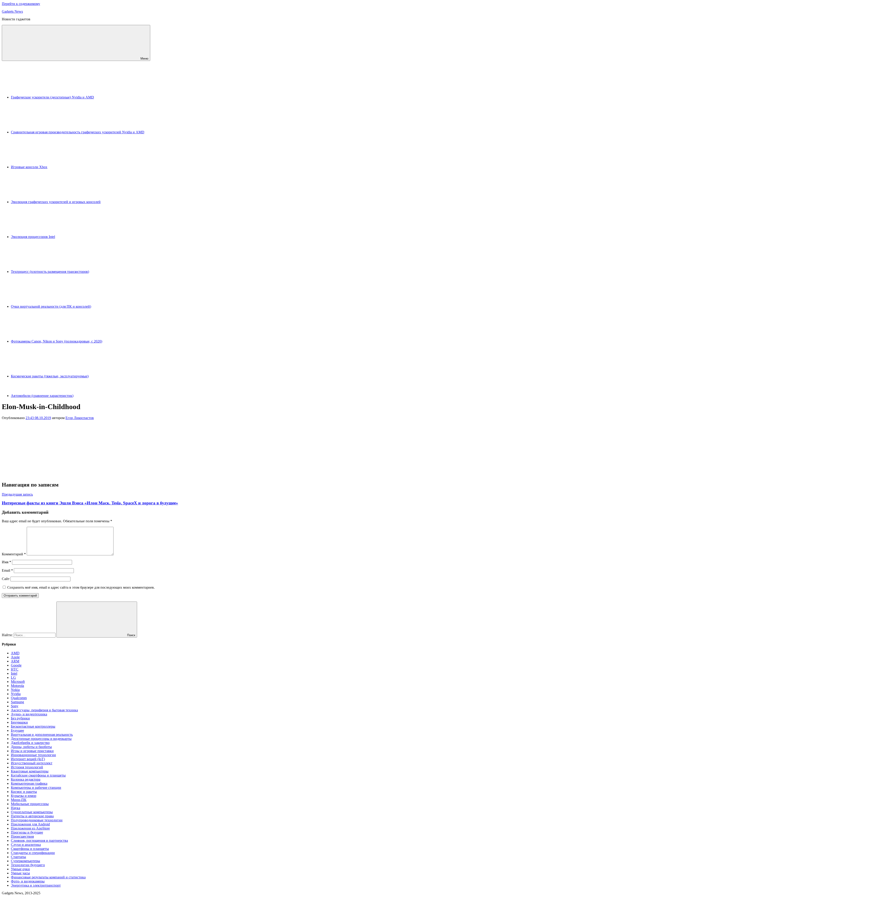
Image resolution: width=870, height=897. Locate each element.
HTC (14, 669)
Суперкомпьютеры (25, 861)
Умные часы (20, 873)
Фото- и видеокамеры (28, 881)
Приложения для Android (30, 824)
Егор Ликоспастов (79, 418)
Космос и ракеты (24, 792)
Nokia (15, 690)
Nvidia (16, 694)
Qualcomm (19, 698)
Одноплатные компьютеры (32, 812)
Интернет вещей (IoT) (28, 759)
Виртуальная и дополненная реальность (42, 734)
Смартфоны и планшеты (30, 849)
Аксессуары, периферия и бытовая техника (44, 710)
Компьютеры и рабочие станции (36, 787)
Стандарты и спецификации (33, 853)
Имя (6, 562)
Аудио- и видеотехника (29, 714)
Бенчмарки (19, 722)
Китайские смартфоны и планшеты (38, 775)
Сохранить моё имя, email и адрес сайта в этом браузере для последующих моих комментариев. (81, 587)
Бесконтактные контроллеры (33, 726)
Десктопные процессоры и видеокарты (41, 739)
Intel (14, 673)
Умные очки (20, 869)
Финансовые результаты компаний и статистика (48, 877)
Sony (14, 706)
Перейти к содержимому (21, 4)
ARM (15, 661)
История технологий (27, 767)
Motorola (17, 686)
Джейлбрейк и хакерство (30, 743)
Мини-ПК (19, 800)
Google (16, 665)
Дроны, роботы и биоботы (31, 747)
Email (7, 570)
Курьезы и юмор (23, 796)
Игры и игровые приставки (32, 751)
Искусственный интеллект (31, 763)
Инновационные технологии (33, 755)
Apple (15, 657)
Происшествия (22, 836)
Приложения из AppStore (30, 828)
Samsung (17, 702)
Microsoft (18, 682)
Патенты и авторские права (32, 816)
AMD (15, 653)
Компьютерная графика (29, 783)
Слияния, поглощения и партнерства (39, 840)
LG (13, 677)
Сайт (6, 579)
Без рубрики (20, 718)
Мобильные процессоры (30, 804)
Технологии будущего (28, 865)
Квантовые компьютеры (29, 771)
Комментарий (14, 554)
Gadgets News (12, 11)
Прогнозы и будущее (27, 832)
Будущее (17, 730)
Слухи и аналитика (26, 845)
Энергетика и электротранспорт (36, 885)
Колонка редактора (25, 779)
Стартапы (18, 857)
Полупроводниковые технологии (37, 820)
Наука (15, 808)
